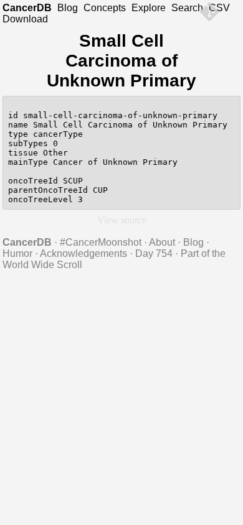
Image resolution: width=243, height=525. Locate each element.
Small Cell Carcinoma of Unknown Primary (121, 60)
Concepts (104, 7)
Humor (17, 253)
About (162, 242)
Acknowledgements (83, 253)
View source (121, 220)
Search (187, 7)
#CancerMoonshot (100, 242)
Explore (148, 7)
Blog (67, 7)
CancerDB (27, 7)
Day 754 (154, 253)
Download (25, 19)
